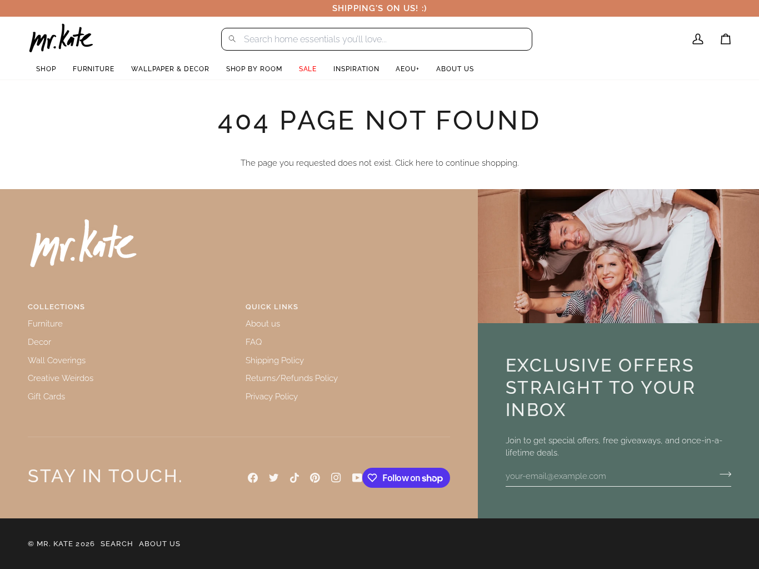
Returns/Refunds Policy (292, 378)
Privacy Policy (272, 396)
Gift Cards (46, 396)
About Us (160, 544)
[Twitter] (274, 478)
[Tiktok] (294, 478)
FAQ (254, 342)
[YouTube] (357, 478)
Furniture (45, 323)
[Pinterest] (315, 478)
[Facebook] (253, 478)
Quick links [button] (272, 307)
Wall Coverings (57, 360)
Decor (39, 342)
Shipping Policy (275, 360)
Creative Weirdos (60, 378)
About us (263, 323)
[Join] (722, 474)
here (424, 162)
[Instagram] (336, 478)
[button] (46, 69)
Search (117, 544)
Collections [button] (56, 307)
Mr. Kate (55, 544)
